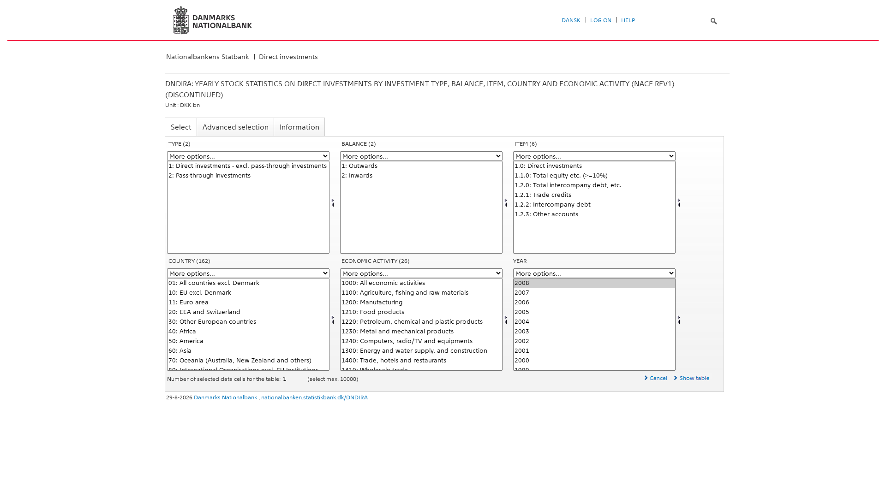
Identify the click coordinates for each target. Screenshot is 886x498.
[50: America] (248, 341)
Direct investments (288, 57)
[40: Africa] (248, 332)
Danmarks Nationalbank (225, 397)
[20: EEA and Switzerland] (248, 312)
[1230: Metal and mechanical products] (421, 332)
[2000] (594, 361)
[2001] (594, 351)
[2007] (594, 293)
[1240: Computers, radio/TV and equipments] (421, 341)
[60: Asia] (248, 351)
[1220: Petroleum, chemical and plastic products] (421, 322)
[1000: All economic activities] (421, 283)
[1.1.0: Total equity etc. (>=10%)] (594, 176)
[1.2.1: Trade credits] (594, 195)
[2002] (594, 341)
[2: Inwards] (421, 176)
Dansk (571, 20)
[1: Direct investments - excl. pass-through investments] (248, 166)
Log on (600, 20)
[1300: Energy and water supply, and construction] (421, 351)
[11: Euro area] (248, 303)
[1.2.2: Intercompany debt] (594, 205)
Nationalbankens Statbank (207, 57)
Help (628, 20)
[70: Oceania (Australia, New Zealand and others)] (248, 361)
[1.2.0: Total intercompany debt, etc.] (594, 185)
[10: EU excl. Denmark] (248, 293)
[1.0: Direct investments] (594, 166)
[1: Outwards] (421, 166)
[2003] (594, 332)
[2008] (594, 283)
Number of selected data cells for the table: (224, 379)
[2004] (594, 322)
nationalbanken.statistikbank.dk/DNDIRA (314, 397)
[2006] (594, 303)
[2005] (594, 312)
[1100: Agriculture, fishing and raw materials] (421, 293)
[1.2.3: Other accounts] (594, 214)
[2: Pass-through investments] (248, 176)
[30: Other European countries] (248, 322)
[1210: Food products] (421, 312)
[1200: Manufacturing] (421, 303)
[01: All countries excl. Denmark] (248, 283)
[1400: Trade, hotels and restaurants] (421, 361)
